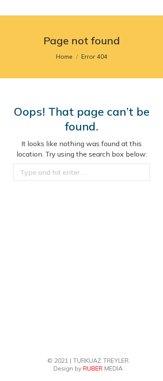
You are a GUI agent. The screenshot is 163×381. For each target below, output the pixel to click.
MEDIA (103, 368)
